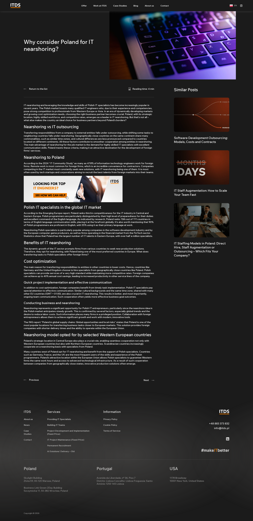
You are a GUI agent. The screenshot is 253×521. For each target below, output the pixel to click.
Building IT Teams (56, 425)
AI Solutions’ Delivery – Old (61, 451)
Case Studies (120, 5)
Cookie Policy (110, 425)
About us (149, 5)
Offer (84, 5)
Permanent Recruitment (59, 445)
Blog (135, 5)
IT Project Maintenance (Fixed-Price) (65, 439)
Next (146, 380)
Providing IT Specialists (59, 419)
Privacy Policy (110, 419)
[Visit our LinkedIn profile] (241, 5)
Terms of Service (111, 430)
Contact (164, 5)
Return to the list (38, 88)
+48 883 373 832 (219, 423)
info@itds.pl (221, 428)
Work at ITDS (100, 5)
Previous (34, 379)
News (27, 425)
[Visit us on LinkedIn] (227, 439)
